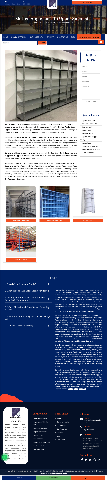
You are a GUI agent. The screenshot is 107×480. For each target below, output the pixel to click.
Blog (73, 37)
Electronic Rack (87, 133)
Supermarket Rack (88, 121)
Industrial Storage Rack (90, 124)
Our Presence (61, 429)
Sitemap (50, 37)
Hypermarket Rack (40, 432)
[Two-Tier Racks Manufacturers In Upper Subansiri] (21, 241)
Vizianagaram (70, 341)
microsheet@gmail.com (13, 4)
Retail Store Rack (88, 153)
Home (38, 22)
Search (42, 43)
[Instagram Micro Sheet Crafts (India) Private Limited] (95, 460)
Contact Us (62, 37)
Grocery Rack (86, 130)
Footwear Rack (38, 446)
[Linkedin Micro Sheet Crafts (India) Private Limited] (99, 460)
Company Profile (18, 37)
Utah (76, 389)
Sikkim (70, 389)
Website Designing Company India (53, 473)
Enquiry (88, 478)
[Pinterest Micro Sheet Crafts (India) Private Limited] (90, 460)
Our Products (36, 37)
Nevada (82, 389)
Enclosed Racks (88, 220)
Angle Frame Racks (21, 220)
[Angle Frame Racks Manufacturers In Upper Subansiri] (21, 201)
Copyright (8, 471)
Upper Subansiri (48, 22)
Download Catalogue (89, 37)
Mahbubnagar (88, 311)
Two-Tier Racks (21, 260)
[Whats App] (4, 457)
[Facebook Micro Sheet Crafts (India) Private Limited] (82, 460)
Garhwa (89, 341)
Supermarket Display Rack (91, 146)
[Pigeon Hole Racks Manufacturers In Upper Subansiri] (54, 201)
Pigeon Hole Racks (54, 220)
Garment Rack (87, 127)
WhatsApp (54, 478)
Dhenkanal (67, 311)
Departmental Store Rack (91, 149)
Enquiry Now (87, 2)
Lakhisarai (77, 311)
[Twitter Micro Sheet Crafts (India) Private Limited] (86, 460)
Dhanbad (81, 341)
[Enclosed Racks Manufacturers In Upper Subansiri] (88, 201)
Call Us (19, 478)
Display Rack (86, 143)
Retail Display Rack (40, 428)
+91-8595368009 (90, 430)
